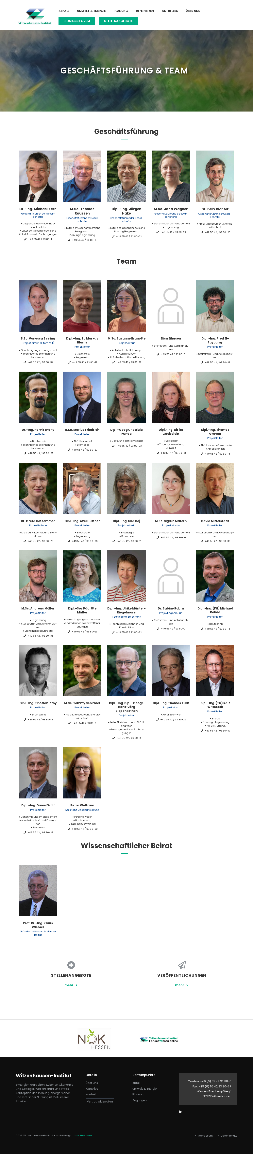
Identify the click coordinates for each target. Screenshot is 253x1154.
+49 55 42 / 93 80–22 (129, 236)
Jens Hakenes (83, 1135)
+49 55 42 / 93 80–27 (40, 832)
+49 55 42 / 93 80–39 (217, 730)
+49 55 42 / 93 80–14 (217, 628)
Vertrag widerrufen (100, 1101)
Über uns (193, 11)
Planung (121, 11)
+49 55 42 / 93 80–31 (84, 723)
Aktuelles (170, 11)
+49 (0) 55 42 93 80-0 (215, 1081)
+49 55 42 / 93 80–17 (84, 362)
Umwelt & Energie (91, 11)
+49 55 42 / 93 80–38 (217, 541)
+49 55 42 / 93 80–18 (40, 719)
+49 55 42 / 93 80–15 (84, 240)
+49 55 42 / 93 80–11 (40, 239)
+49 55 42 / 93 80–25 (217, 232)
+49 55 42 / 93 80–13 (173, 453)
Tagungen (139, 1100)
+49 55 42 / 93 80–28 (40, 541)
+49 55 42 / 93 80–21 (129, 541)
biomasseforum (77, 21)
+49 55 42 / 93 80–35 (40, 635)
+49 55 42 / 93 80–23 (84, 631)
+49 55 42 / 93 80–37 (84, 449)
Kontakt (91, 1094)
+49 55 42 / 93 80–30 (85, 829)
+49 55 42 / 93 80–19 (129, 362)
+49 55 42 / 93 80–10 (173, 537)
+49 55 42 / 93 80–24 (173, 232)
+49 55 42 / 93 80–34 (40, 362)
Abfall (64, 11)
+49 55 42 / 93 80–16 (217, 453)
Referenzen (145, 11)
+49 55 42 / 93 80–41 (40, 453)
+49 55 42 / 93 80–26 (173, 719)
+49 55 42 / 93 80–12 (129, 738)
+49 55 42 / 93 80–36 (85, 541)
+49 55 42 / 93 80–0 (173, 354)
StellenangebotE (118, 21)
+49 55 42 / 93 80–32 (129, 632)
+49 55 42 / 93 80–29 (217, 362)
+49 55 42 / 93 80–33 (129, 445)
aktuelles (92, 1089)
